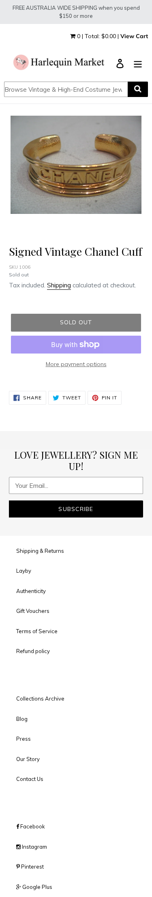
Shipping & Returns (40, 551)
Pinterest (32, 866)
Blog (22, 719)
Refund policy (33, 651)
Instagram (34, 846)
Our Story (28, 759)
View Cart (134, 36)
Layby (23, 570)
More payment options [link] (76, 364)
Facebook (32, 826)
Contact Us (29, 779)
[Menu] (138, 63)
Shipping (59, 285)
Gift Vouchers (32, 611)
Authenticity (31, 591)
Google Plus (36, 887)
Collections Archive (40, 698)
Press (23, 738)
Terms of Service (37, 631)
